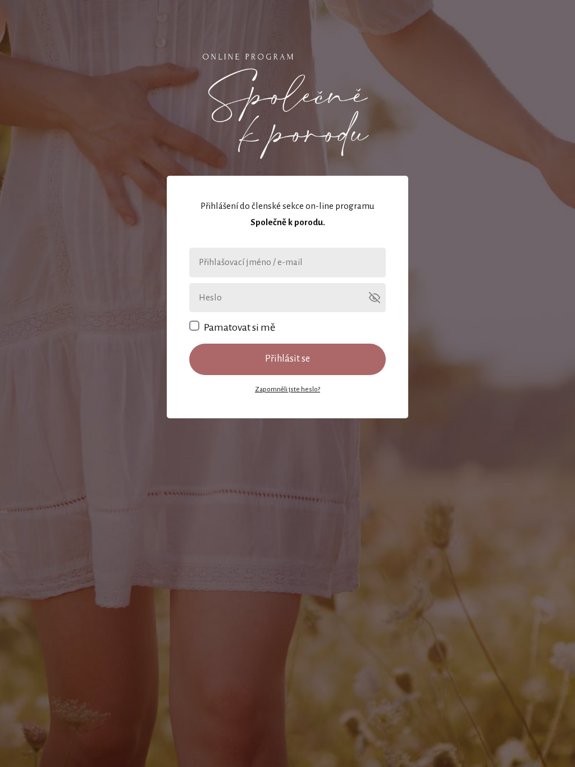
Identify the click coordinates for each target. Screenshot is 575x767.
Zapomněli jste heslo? (287, 389)
